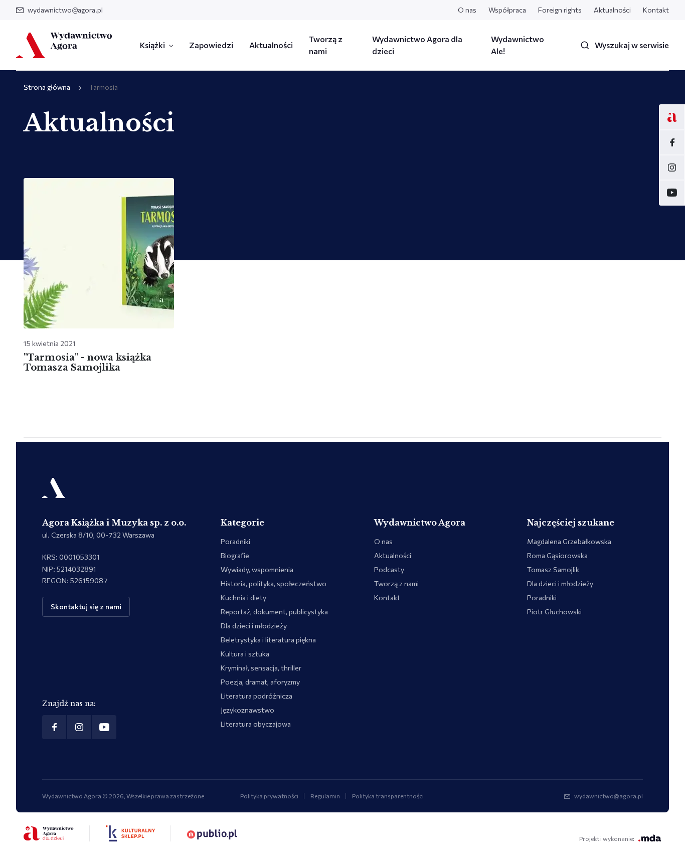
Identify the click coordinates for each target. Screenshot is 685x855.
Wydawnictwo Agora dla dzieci (417, 45)
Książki (152, 45)
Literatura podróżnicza (256, 696)
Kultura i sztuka (245, 653)
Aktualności (612, 10)
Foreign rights (560, 10)
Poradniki (235, 541)
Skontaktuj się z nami (86, 606)
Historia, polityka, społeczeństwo (273, 583)
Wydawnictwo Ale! (517, 45)
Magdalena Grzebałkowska (569, 541)
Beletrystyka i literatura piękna (268, 639)
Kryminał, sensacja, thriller (261, 667)
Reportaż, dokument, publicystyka (274, 611)
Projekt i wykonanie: (606, 838)
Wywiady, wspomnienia (257, 569)
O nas (467, 10)
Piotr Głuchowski (554, 611)
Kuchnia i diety (243, 597)
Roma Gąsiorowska (557, 555)
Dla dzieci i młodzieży (254, 625)
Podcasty (389, 569)
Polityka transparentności (388, 795)
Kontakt (656, 10)
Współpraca (507, 10)
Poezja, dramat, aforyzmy (260, 681)
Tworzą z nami (325, 45)
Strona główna (47, 87)
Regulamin (325, 795)
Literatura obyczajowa (256, 724)
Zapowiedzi (211, 45)
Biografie (235, 555)
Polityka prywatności (269, 795)
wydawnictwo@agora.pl (65, 10)
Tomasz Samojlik (553, 569)
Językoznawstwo (247, 710)
